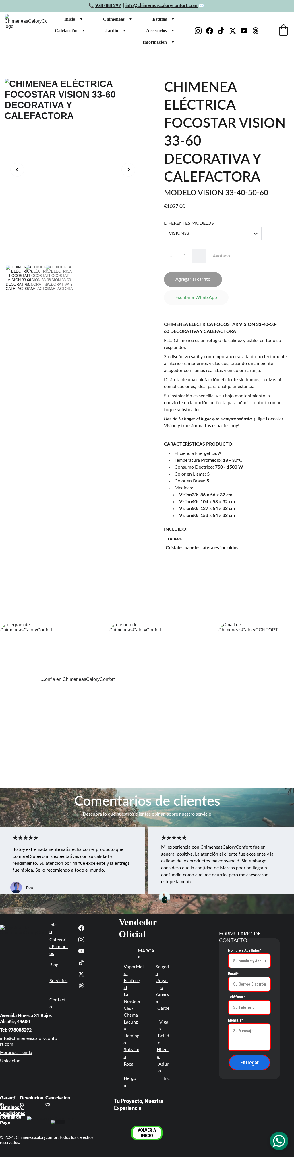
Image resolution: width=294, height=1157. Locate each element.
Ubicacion (10, 1061)
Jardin (111, 30)
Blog (53, 965)
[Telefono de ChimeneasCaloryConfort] (147, 647)
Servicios (58, 980)
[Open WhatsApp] (279, 1141)
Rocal (129, 1064)
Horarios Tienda (16, 1052)
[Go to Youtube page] (246, 30)
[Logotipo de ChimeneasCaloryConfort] (23, 942)
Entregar (249, 1062)
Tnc (166, 1078)
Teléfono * (236, 997)
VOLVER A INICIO (147, 1132)
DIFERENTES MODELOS (189, 223)
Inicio (69, 19)
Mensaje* (235, 1020)
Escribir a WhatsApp (196, 297)
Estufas (159, 19)
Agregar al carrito (192, 279)
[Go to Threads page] (255, 30)
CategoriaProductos (58, 947)
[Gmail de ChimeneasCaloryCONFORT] (256, 647)
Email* (233, 973)
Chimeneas (114, 19)
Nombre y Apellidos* (244, 950)
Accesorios (156, 30)
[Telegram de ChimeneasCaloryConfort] (38, 647)
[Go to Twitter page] (235, 30)
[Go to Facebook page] (212, 30)
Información (155, 42)
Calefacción (66, 30)
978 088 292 (108, 5)
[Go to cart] (283, 30)
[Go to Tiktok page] (223, 30)
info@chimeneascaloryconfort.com (161, 5)
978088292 (20, 1030)
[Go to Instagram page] (200, 30)
